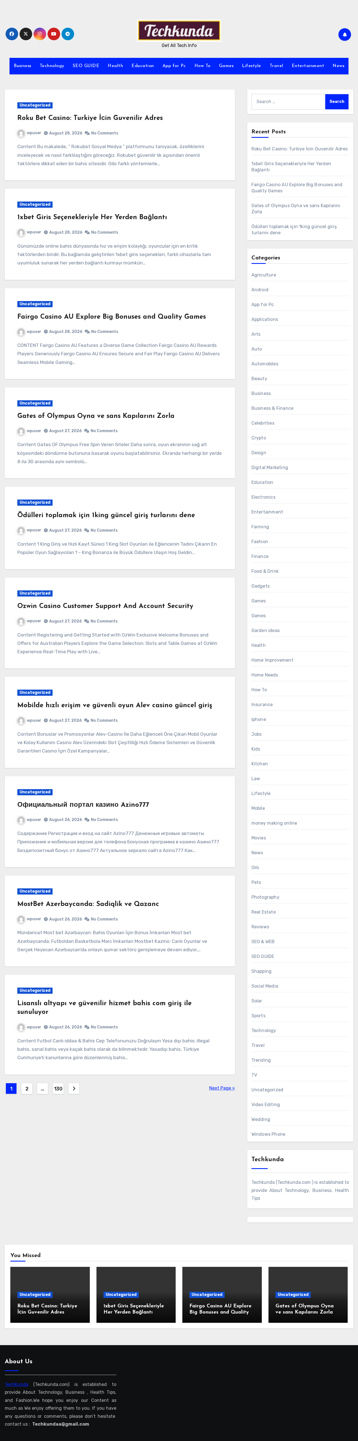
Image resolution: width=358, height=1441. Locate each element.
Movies (258, 838)
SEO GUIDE (86, 66)
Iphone (258, 719)
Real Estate (263, 912)
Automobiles (264, 363)
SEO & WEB (263, 941)
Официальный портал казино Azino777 (83, 805)
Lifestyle (251, 66)
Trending (261, 1060)
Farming (260, 526)
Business (22, 66)
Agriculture (263, 275)
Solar (256, 1001)
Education (142, 66)
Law (255, 778)
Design (258, 452)
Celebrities (262, 423)
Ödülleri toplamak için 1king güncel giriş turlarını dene (106, 515)
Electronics (263, 497)
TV (254, 1075)
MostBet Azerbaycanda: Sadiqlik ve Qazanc (88, 904)
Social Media (264, 986)
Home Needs (264, 675)
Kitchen (259, 763)
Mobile (258, 808)
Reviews (260, 926)
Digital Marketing (269, 467)
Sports (258, 1015)
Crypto (258, 438)
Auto (256, 349)
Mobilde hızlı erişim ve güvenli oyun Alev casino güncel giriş (114, 705)
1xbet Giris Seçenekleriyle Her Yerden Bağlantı (92, 217)
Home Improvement (272, 660)
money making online (274, 823)
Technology (52, 66)
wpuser (34, 133)
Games (226, 66)
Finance (259, 556)
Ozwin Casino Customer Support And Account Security (105, 606)
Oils (255, 867)
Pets (256, 882)
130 (58, 1089)
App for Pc (174, 66)
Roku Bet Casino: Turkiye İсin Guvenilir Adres (90, 118)
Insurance (262, 704)
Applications (264, 319)
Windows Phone (268, 1134)
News (338, 66)
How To (202, 66)
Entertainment (308, 66)
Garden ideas (265, 630)
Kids (255, 749)
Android (259, 289)
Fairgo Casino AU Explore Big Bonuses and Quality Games (111, 317)
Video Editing (265, 1104)
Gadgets (260, 586)
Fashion (259, 541)
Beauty (259, 378)
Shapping (261, 971)
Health (115, 66)
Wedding (260, 1119)
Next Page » (222, 1088)
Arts (256, 334)
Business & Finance (272, 408)
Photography (265, 897)
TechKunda (16, 1384)
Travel (276, 66)
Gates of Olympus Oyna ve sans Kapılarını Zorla (96, 416)
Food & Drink (265, 571)
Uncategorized (35, 105)
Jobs (256, 734)
